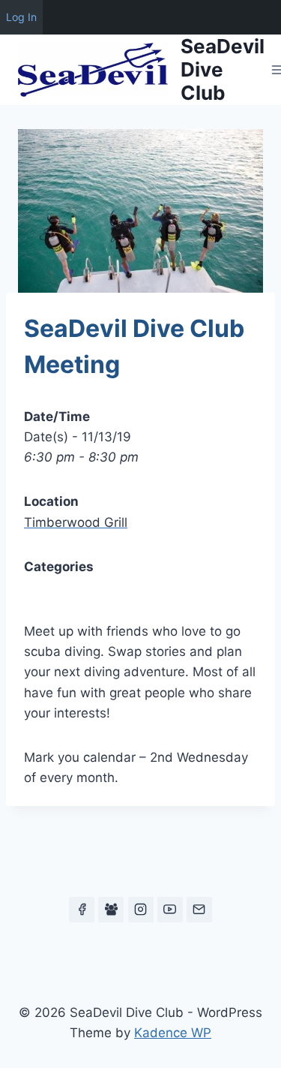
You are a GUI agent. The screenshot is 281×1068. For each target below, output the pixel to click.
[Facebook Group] (111, 909)
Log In (21, 17)
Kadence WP (172, 1032)
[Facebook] (81, 909)
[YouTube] (170, 909)
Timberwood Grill (75, 522)
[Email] (199, 909)
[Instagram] (141, 909)
